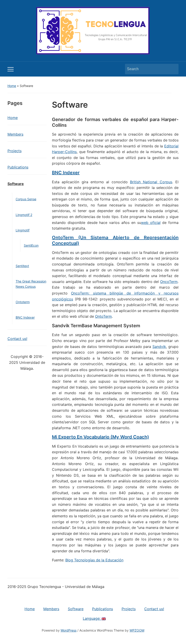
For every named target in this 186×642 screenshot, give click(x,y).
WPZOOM (137, 630)
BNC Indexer (25, 317)
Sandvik (159, 346)
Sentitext (22, 266)
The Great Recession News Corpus (31, 283)
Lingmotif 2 (24, 215)
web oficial (151, 222)
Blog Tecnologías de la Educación (94, 560)
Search (172, 69)
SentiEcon (31, 245)
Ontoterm (23, 302)
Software (15, 183)
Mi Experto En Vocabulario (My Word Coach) (100, 437)
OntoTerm (103, 316)
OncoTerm (169, 281)
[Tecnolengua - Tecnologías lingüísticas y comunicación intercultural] (92, 30)
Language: (92, 618)
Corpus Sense (26, 199)
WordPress (68, 630)
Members (15, 134)
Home (11, 86)
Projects (14, 151)
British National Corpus (151, 182)
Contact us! (17, 338)
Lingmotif (22, 230)
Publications (17, 167)
